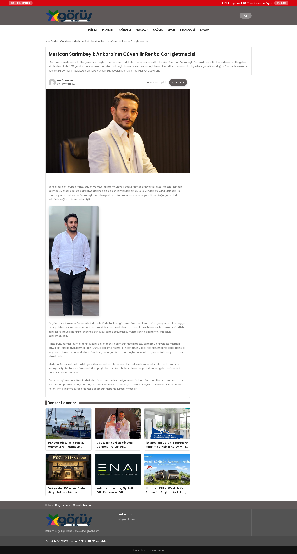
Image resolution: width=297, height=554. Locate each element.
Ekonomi (107, 30)
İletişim (121, 519)
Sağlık (158, 30)
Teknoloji (187, 30)
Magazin (142, 30)
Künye (132, 519)
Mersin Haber (140, 549)
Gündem (125, 30)
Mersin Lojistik (157, 549)
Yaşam (204, 30)
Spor (171, 30)
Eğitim (92, 30)
